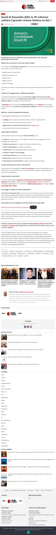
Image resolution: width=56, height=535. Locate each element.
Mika (52, 253)
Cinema (3, 14)
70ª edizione (5, 251)
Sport (2, 426)
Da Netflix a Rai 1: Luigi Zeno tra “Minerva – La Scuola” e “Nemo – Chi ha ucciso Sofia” (27, 282)
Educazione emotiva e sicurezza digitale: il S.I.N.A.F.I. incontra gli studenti (25, 335)
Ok (28, 532)
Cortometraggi (28, 251)
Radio (2, 412)
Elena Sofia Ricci (21, 253)
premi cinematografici (7, 255)
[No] (54, 530)
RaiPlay (40, 104)
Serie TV (3, 423)
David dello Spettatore (38, 251)
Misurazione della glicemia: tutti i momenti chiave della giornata (23, 342)
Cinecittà (31, 168)
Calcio (2, 375)
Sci (2, 417)
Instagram (12, 225)
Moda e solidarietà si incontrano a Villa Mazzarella (19, 357)
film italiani (38, 253)
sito (18, 223)
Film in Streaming (6, 389)
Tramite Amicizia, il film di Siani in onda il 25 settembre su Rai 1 (22, 481)
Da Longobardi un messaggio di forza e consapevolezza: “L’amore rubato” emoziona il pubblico (9, 283)
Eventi (2, 386)
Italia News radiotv (38, 223)
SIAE (52, 184)
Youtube (5, 225)
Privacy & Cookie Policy (46, 490)
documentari (13, 253)
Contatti (37, 490)
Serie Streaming (5, 420)
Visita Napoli (4, 446)
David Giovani (5, 253)
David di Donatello (49, 251)
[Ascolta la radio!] (11, 316)
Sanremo (3, 414)
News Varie (4, 406)
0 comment (25, 24)
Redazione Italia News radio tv (18, 490)
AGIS (10, 186)
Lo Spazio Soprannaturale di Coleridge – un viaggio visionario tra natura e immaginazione (29, 466)
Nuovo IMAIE (4, 186)
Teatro (3, 431)
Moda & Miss (4, 397)
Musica (3, 400)
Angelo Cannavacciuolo (9, 24)
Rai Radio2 (6, 104)
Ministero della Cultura (35, 184)
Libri (2, 394)
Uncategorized (5, 440)
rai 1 (15, 255)
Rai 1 (49, 97)
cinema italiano (19, 251)
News (2, 403)
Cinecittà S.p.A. (32, 182)
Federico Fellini (31, 253)
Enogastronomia (5, 383)
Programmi (4, 409)
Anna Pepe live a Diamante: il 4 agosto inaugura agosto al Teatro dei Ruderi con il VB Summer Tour (31, 452)
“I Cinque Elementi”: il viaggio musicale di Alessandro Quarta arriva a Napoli (25, 349)
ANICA (15, 186)
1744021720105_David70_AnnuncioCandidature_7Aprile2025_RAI (15, 207)
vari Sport (3, 443)
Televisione (4, 434)
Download (33, 207)
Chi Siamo (6, 490)
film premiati (46, 253)
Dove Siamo (30, 490)
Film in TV (3, 392)
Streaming (4, 429)
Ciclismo (3, 377)
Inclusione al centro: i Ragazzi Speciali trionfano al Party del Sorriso (23, 364)
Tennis (3, 437)
